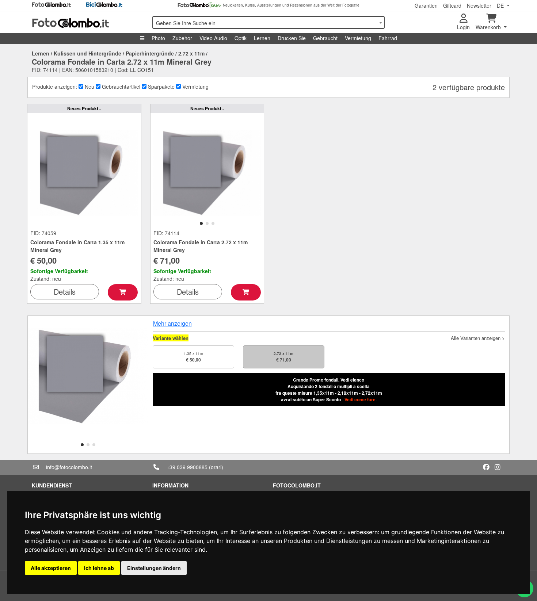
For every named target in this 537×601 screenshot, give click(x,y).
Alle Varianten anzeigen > (478, 337)
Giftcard (452, 5)
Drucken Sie (292, 38)
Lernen (262, 38)
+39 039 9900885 (187, 467)
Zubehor (182, 38)
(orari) (216, 467)
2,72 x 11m (191, 53)
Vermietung (358, 38)
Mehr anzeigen (172, 323)
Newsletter (479, 5)
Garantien (426, 5)
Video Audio (213, 38)
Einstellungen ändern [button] (154, 568)
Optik (241, 38)
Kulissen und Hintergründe (87, 53)
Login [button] (463, 27)
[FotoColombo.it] (88, 22)
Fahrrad (387, 38)
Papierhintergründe (150, 53)
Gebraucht (325, 38)
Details (65, 291)
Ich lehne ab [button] (99, 568)
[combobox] (268, 22)
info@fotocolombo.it (69, 467)
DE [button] (501, 5)
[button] (201, 223)
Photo (158, 38)
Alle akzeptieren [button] (51, 568)
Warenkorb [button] (489, 27)
